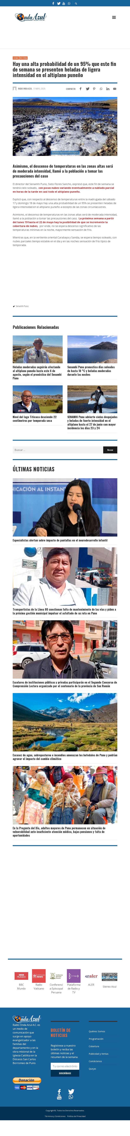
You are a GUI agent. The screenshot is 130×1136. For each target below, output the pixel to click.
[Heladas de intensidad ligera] (65, 126)
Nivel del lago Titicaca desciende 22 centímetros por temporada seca (35, 419)
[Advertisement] (70, 37)
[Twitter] (58, 3)
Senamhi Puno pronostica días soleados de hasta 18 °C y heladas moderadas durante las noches (91, 370)
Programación (96, 1038)
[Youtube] (63, 3)
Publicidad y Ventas (98, 1053)
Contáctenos (95, 1061)
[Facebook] (53, 3)
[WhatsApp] (69, 3)
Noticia (23, 58)
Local (15, 58)
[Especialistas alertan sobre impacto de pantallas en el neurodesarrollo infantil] (60, 507)
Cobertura (94, 1046)
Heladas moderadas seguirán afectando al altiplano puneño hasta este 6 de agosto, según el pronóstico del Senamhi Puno (37, 372)
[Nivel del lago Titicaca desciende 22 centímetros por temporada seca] (33, 399)
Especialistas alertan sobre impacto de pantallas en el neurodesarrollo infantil (60, 540)
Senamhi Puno (22, 306)
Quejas (92, 1068)
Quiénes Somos (97, 1031)
